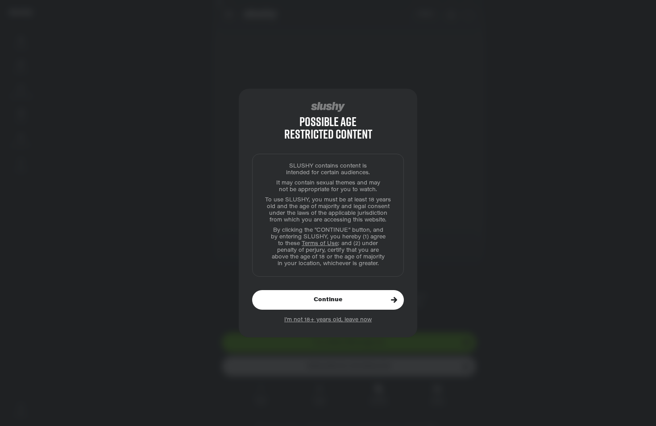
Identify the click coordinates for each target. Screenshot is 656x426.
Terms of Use (320, 243)
